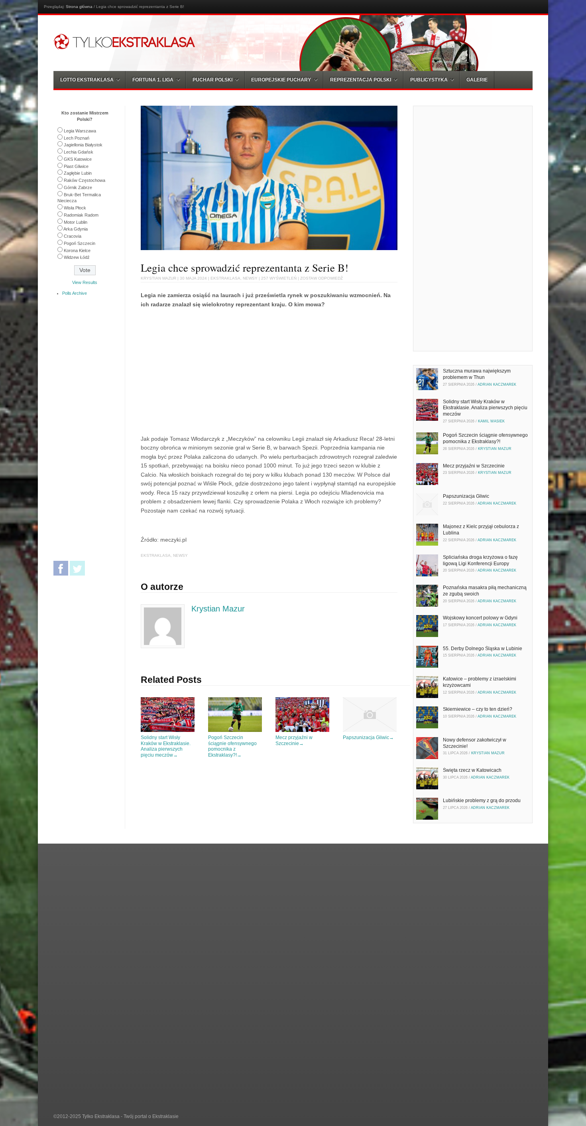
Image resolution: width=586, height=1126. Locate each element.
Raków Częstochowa (84, 180)
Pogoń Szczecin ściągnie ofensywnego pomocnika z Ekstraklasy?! (232, 746)
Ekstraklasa (225, 278)
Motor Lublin (75, 222)
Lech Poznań (76, 138)
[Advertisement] (208, 370)
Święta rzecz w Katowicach (472, 770)
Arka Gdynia (75, 229)
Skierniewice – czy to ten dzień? (477, 709)
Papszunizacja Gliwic (368, 737)
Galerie (477, 80)
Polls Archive (74, 293)
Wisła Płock (75, 207)
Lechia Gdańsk (78, 152)
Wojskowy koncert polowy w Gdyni (480, 618)
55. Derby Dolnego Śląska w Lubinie (482, 648)
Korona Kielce (77, 250)
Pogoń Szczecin (79, 243)
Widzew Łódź (77, 257)
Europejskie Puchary (281, 80)
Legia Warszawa (80, 130)
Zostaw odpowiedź (321, 278)
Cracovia (72, 236)
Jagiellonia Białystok (83, 144)
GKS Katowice (78, 159)
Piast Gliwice (76, 166)
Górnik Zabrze (78, 187)
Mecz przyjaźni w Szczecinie (294, 740)
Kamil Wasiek (491, 421)
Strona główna (79, 6)
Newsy (250, 278)
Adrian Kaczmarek (497, 385)
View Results (84, 282)
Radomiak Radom (81, 215)
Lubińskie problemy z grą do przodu (482, 800)
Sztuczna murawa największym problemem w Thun (477, 374)
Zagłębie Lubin (78, 173)
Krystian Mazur (158, 278)
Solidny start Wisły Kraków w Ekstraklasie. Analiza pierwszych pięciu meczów (166, 746)
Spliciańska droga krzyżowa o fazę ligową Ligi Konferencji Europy (480, 560)
